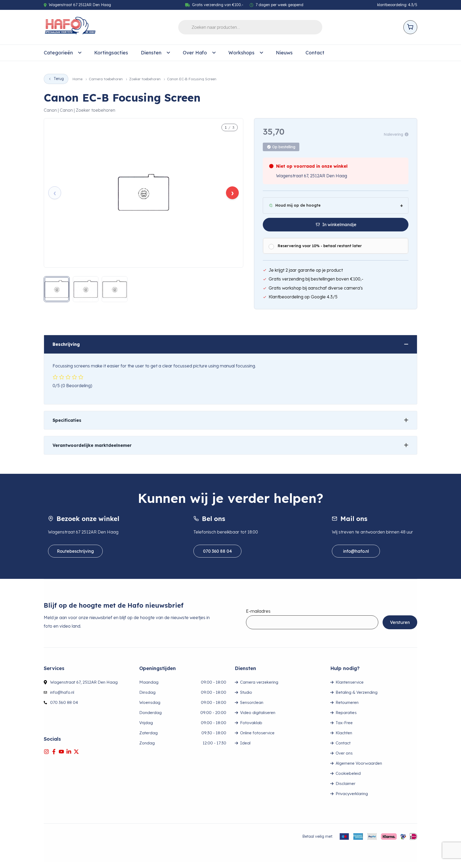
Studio (246, 692)
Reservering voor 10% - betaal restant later (320, 245)
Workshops (241, 53)
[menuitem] (62, 52)
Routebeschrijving (75, 551)
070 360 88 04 (217, 551)
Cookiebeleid (348, 773)
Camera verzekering (259, 682)
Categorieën (58, 53)
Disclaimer (345, 783)
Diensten (151, 53)
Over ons (344, 753)
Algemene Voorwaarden (359, 763)
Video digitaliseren (257, 712)
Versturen (400, 622)
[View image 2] (86, 289)
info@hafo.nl (356, 551)
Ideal (245, 742)
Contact (314, 53)
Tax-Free (344, 722)
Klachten (344, 732)
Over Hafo (195, 53)
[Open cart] (410, 27)
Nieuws (284, 53)
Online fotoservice (257, 732)
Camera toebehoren (106, 79)
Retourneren (347, 702)
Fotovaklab (251, 722)
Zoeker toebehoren (145, 79)
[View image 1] (57, 289)
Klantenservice (350, 682)
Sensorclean (251, 702)
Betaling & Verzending (356, 692)
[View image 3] (115, 289)
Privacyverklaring (352, 793)
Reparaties (346, 712)
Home (77, 79)
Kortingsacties (111, 53)
